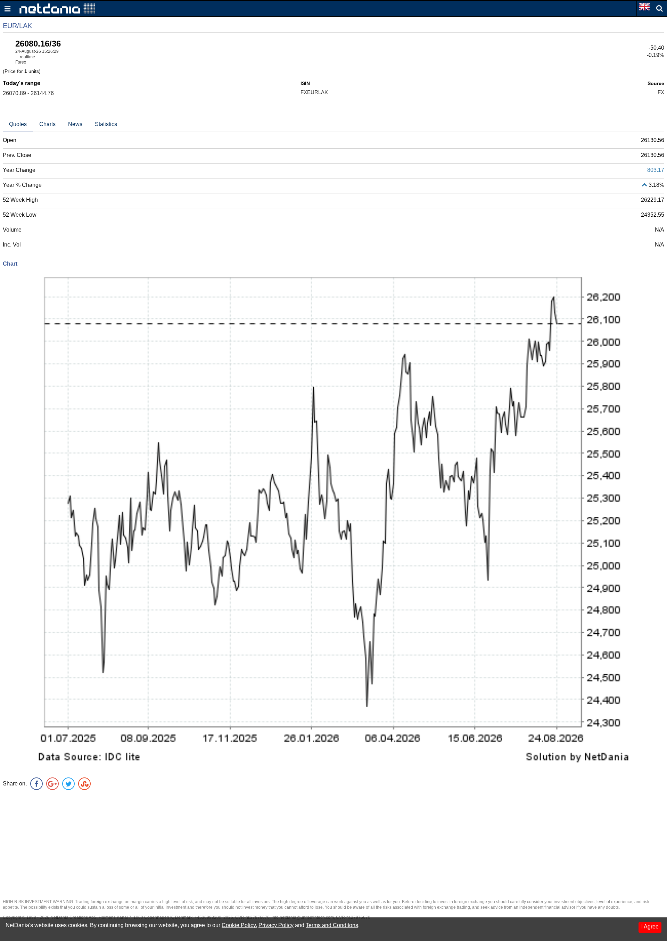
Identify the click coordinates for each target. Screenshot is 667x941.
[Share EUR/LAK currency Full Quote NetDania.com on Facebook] (36, 783)
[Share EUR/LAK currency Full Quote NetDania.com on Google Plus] (52, 783)
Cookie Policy (239, 925)
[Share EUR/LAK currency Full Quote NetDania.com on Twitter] (68, 783)
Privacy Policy (276, 925)
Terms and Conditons (332, 925)
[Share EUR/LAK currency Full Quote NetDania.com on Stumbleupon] (84, 783)
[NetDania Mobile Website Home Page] (57, 8)
